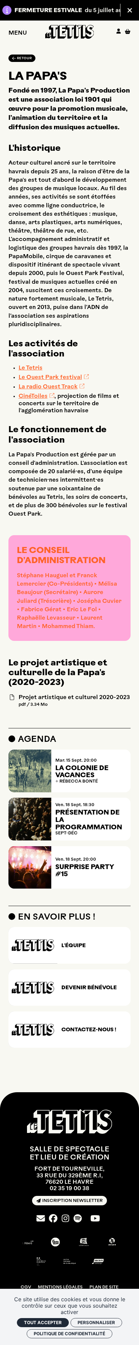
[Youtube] (95, 1218)
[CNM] (69, 1261)
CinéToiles (33, 396)
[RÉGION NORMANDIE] (84, 1242)
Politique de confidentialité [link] (69, 1333)
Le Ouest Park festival (50, 377)
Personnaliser (96, 1322)
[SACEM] (98, 1261)
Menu (17, 32)
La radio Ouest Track (48, 386)
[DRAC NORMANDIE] (41, 1261)
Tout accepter (43, 1322)
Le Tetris (31, 368)
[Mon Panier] (128, 31)
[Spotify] (78, 1218)
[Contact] (40, 1218)
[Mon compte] (118, 32)
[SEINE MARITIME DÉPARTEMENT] (112, 1242)
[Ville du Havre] (27, 1242)
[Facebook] (53, 1218)
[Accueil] (69, 32)
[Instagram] (65, 1218)
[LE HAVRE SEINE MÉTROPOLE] (55, 1242)
